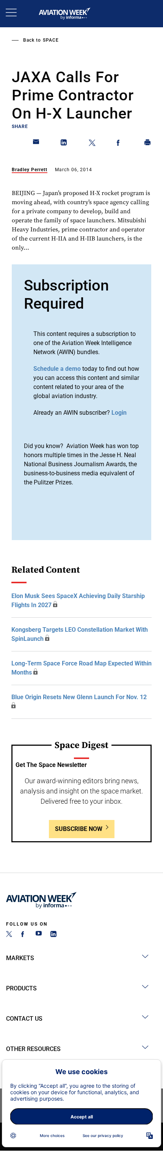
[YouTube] (39, 935)
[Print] (147, 143)
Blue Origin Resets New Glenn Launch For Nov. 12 (79, 697)
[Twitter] (9, 935)
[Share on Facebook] (119, 143)
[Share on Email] (36, 143)
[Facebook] (24, 935)
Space (51, 40)
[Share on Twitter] (92, 143)
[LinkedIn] (53, 935)
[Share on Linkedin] (64, 143)
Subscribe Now (78, 828)
